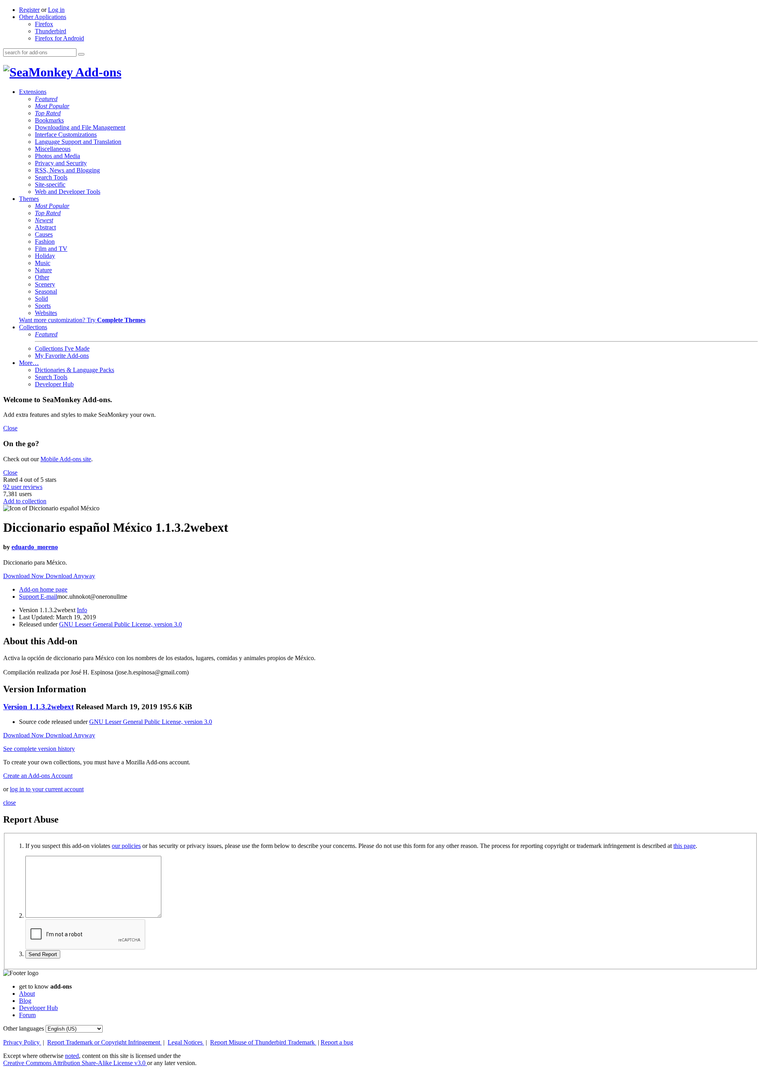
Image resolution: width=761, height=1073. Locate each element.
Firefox (44, 24)
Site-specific (50, 184)
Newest (44, 220)
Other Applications (42, 16)
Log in (56, 9)
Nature (43, 270)
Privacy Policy (22, 1042)
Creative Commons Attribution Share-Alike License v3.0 (75, 1063)
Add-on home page (43, 589)
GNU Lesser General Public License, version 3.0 (120, 624)
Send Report (43, 954)
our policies (126, 845)
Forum (27, 1015)
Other (42, 277)
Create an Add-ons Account (38, 775)
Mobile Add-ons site (65, 459)
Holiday (45, 255)
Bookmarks (49, 120)
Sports (43, 305)
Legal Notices (186, 1042)
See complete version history (39, 748)
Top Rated (48, 113)
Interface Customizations (66, 134)
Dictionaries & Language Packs (74, 370)
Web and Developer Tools (67, 191)
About (27, 993)
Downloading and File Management (80, 127)
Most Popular (52, 106)
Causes (44, 234)
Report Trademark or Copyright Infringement (104, 1042)
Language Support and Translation (78, 141)
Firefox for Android (59, 38)
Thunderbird (50, 31)
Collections (33, 327)
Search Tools (51, 177)
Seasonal (46, 291)
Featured (46, 98)
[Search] (81, 54)
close (9, 802)
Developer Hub (54, 384)
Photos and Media (57, 156)
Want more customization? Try (82, 320)
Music (42, 263)
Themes (29, 198)
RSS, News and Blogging (67, 170)
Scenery (45, 284)
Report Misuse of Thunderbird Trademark (263, 1042)
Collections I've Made (62, 348)
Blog (25, 1000)
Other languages (23, 1028)
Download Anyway (70, 576)
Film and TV (51, 248)
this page (684, 845)
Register (29, 9)
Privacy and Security (61, 163)
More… (29, 362)
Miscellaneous (53, 148)
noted (72, 1055)
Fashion (45, 241)
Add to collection (24, 501)
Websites (46, 312)
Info (82, 610)
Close (10, 428)
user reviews (22, 486)
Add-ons (97, 72)
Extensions (32, 91)
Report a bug (337, 1042)
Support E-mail (38, 596)
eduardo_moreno (34, 547)
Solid (41, 298)
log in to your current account (47, 789)
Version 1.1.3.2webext (38, 707)
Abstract (45, 227)
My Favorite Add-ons (62, 355)
